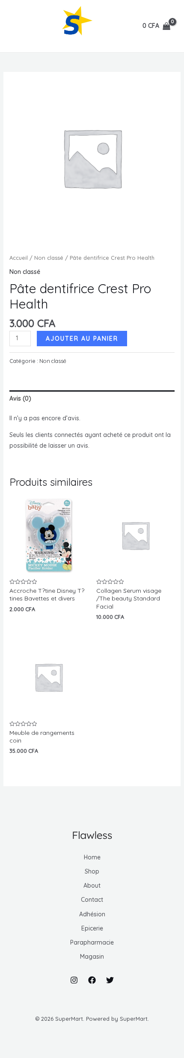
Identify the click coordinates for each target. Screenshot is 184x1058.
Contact (92, 899)
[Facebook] (92, 980)
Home (92, 857)
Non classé (48, 257)
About (92, 885)
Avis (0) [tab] (20, 398)
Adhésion (92, 914)
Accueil (18, 257)
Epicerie (92, 928)
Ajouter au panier (82, 338)
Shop (92, 871)
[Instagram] (74, 980)
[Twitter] (110, 980)
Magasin (92, 956)
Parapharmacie (92, 942)
